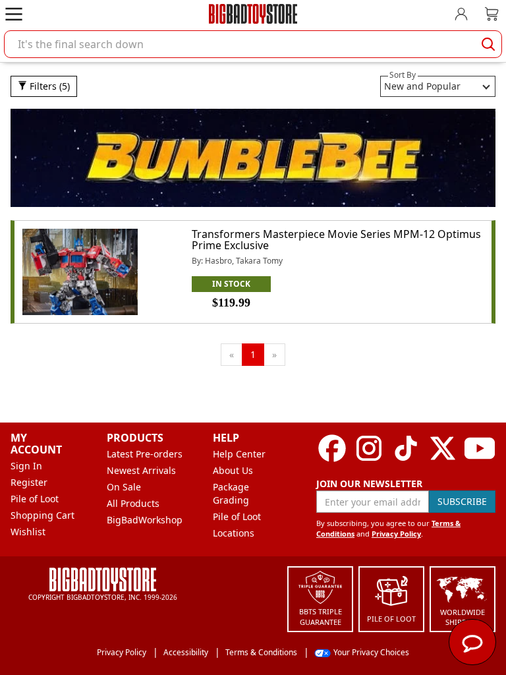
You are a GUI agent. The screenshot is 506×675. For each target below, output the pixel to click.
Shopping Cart (42, 515)
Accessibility (185, 652)
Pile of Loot (35, 498)
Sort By (402, 74)
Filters (48, 86)
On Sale (124, 487)
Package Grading (231, 493)
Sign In (26, 465)
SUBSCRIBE (462, 501)
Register (29, 482)
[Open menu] (14, 14)
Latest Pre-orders (145, 454)
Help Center (239, 454)
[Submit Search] (488, 44)
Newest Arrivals (141, 470)
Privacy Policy (396, 534)
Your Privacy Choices (371, 652)
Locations (233, 533)
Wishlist (28, 531)
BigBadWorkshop (145, 520)
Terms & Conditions (261, 652)
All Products (133, 503)
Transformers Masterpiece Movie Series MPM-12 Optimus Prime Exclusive (336, 240)
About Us (233, 470)
